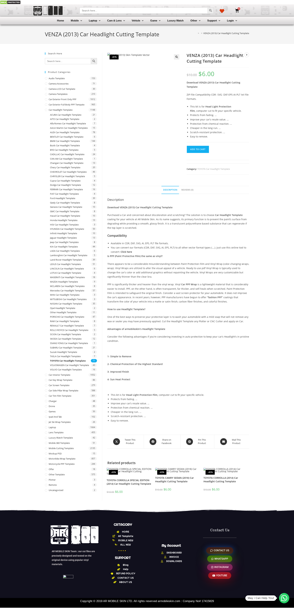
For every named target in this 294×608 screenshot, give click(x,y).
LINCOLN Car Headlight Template (67, 268)
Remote (53, 484)
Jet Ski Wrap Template (60, 422)
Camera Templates (58, 94)
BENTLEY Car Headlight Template (66, 136)
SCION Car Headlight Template (65, 334)
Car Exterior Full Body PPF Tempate (66, 104)
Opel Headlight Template (62, 308)
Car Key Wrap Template (60, 379)
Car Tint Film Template (60, 395)
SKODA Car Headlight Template (65, 338)
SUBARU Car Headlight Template (66, 347)
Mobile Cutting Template (61, 448)
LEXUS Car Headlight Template (65, 264)
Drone (52, 406)
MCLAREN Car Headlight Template (67, 286)
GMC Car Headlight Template (64, 211)
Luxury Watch (175, 20)
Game (153, 20)
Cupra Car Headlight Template (65, 180)
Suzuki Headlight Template (63, 352)
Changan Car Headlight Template (66, 163)
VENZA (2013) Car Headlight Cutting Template (226, 33)
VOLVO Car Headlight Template (66, 369)
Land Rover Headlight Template (66, 259)
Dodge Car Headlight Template (65, 184)
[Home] (196, 33)
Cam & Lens (114, 20)
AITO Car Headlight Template (64, 119)
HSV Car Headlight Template (64, 224)
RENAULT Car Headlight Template (67, 325)
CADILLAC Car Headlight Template (67, 154)
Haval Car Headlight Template (65, 215)
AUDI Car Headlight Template (64, 132)
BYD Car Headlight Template (64, 149)
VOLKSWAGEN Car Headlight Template (69, 365)
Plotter (52, 479)
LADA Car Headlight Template (65, 250)
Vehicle (136, 20)
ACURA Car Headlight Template (65, 114)
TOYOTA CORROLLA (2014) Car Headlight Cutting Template (220, 479)
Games (52, 411)
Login (230, 20)
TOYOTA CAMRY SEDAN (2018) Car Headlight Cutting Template (174, 479)
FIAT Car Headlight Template (64, 193)
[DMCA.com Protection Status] (10, 2)
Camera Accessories (59, 83)
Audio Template (57, 78)
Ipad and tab (55, 416)
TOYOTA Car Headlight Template (213, 168)
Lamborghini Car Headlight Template (68, 255)
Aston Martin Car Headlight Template (69, 127)
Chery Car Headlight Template (65, 167)
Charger (53, 401)
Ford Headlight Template (62, 198)
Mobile (75, 20)
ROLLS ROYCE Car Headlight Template (69, 330)
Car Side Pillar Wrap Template (63, 390)
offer (51, 469)
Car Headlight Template (60, 109)
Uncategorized (56, 490)
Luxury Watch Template (61, 437)
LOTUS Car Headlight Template (65, 272)
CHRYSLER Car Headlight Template (67, 176)
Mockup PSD (55, 453)
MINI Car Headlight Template (64, 294)
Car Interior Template (59, 374)
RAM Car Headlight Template (64, 321)
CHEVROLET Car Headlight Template (68, 171)
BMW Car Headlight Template (65, 141)
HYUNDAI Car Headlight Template (67, 228)
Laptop (93, 20)
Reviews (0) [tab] (187, 189)
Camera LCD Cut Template (62, 88)
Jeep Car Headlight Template (64, 242)
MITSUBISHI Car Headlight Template (68, 299)
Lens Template (56, 432)
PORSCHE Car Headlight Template (67, 316)
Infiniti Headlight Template (63, 233)
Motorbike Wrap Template (62, 458)
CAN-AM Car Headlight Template (66, 158)
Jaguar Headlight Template (63, 237)
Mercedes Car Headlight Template (67, 290)
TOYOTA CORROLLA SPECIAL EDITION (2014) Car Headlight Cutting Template (129, 482)
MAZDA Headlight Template (64, 281)
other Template (57, 474)
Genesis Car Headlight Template (66, 206)
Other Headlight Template (63, 312)
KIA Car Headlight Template (64, 246)
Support (212, 20)
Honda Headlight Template (63, 220)
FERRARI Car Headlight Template (66, 189)
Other (193, 20)
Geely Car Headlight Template (65, 202)
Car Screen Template (59, 385)
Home (60, 20)
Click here (126, 251)
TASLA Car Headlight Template (65, 356)
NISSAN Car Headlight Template (66, 303)
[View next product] (246, 54)
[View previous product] (240, 54)
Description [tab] (170, 189)
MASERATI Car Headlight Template (67, 277)
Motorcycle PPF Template (62, 463)
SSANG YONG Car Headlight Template (69, 343)
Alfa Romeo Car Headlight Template (68, 123)
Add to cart (198, 149)
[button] (176, 57)
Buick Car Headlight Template (65, 145)
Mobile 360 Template (59, 443)
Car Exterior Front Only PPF (62, 99)
